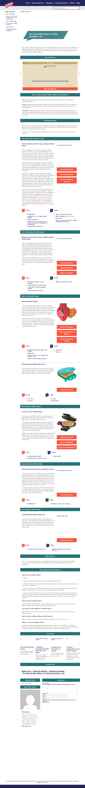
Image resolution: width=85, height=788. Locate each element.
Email (44, 696)
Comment (45, 693)
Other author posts (26, 726)
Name (44, 695)
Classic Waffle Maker (45, 199)
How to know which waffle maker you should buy (12, 17)
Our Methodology (11, 21)
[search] (78, 8)
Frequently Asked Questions (11, 29)
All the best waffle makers (11, 24)
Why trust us (10, 27)
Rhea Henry (26, 712)
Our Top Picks (10, 14)
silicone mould (64, 619)
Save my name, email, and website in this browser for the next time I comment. (59, 700)
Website (44, 698)
